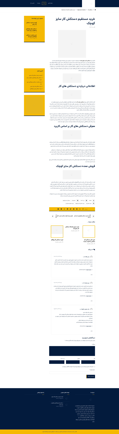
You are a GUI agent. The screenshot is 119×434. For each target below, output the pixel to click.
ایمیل (78, 358)
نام (94, 358)
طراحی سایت (74, 431)
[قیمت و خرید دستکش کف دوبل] (40, 24)
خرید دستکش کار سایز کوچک (79, 203)
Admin (90, 200)
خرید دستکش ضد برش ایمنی (36, 86)
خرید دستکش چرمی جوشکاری (36, 89)
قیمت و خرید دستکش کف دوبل (31, 23)
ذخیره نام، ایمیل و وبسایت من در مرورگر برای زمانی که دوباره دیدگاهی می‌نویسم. (77, 366)
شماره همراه (92, 370)
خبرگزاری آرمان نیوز (50, 431)
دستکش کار (73, 200)
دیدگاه (93, 344)
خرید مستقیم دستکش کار (70, 203)
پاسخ (91, 274)
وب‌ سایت (62, 358)
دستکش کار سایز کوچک (66, 200)
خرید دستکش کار (88, 203)
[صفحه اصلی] (95, 10)
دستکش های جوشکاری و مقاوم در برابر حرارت (31, 29)
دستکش (92, 243)
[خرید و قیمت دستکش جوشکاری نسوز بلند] (40, 36)
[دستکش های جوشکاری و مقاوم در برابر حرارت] (40, 30)
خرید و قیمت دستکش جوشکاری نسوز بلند (31, 36)
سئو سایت (69, 431)
